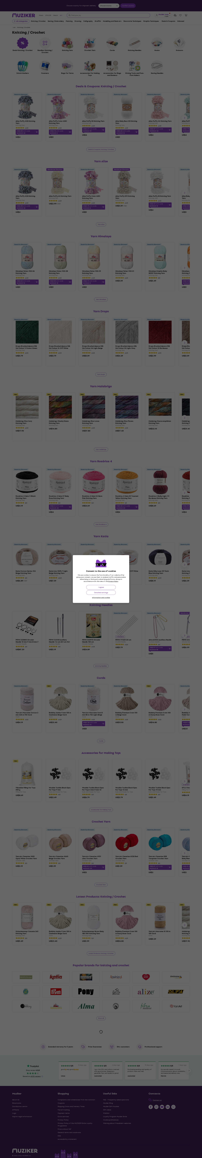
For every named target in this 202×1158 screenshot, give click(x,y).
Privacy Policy (113, 581)
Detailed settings (101, 592)
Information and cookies (101, 598)
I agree (101, 587)
